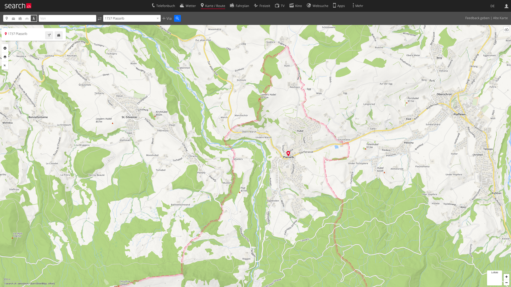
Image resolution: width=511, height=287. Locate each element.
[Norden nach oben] (506, 37)
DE (492, 6)
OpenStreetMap (38, 283)
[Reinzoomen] (506, 277)
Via (168, 18)
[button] (288, 153)
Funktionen (5, 65)
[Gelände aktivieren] (506, 29)
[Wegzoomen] (506, 282)
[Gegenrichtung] (100, 18)
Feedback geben (477, 18)
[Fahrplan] (59, 35)
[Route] (49, 35)
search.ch (11, 283)
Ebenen (5, 57)
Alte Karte (500, 18)
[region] (255, 156)
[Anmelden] (506, 6)
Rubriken (5, 48)
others (51, 283)
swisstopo (23, 283)
